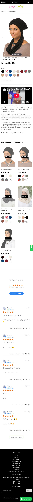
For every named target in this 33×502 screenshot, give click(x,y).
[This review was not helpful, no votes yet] (28, 328)
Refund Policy (16, 463)
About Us (16, 457)
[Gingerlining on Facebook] (14, 483)
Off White (14, 71)
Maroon (21, 71)
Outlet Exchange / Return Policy (16, 471)
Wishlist (15, 2)
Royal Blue (10, 75)
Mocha (17, 75)
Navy (10, 71)
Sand (17, 71)
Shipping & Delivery (16, 461)
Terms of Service (16, 459)
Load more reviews (16, 437)
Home (2, 11)
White (6, 71)
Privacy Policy (16, 467)
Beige (2, 75)
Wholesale (16, 469)
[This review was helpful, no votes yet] (25, 328)
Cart (30, 2)
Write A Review (16, 293)
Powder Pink (6, 75)
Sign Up (29, 490)
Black (2, 71)
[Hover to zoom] (16, 36)
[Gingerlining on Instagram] (19, 483)
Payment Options (16, 465)
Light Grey (25, 71)
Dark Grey (29, 71)
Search (16, 455)
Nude (14, 75)
